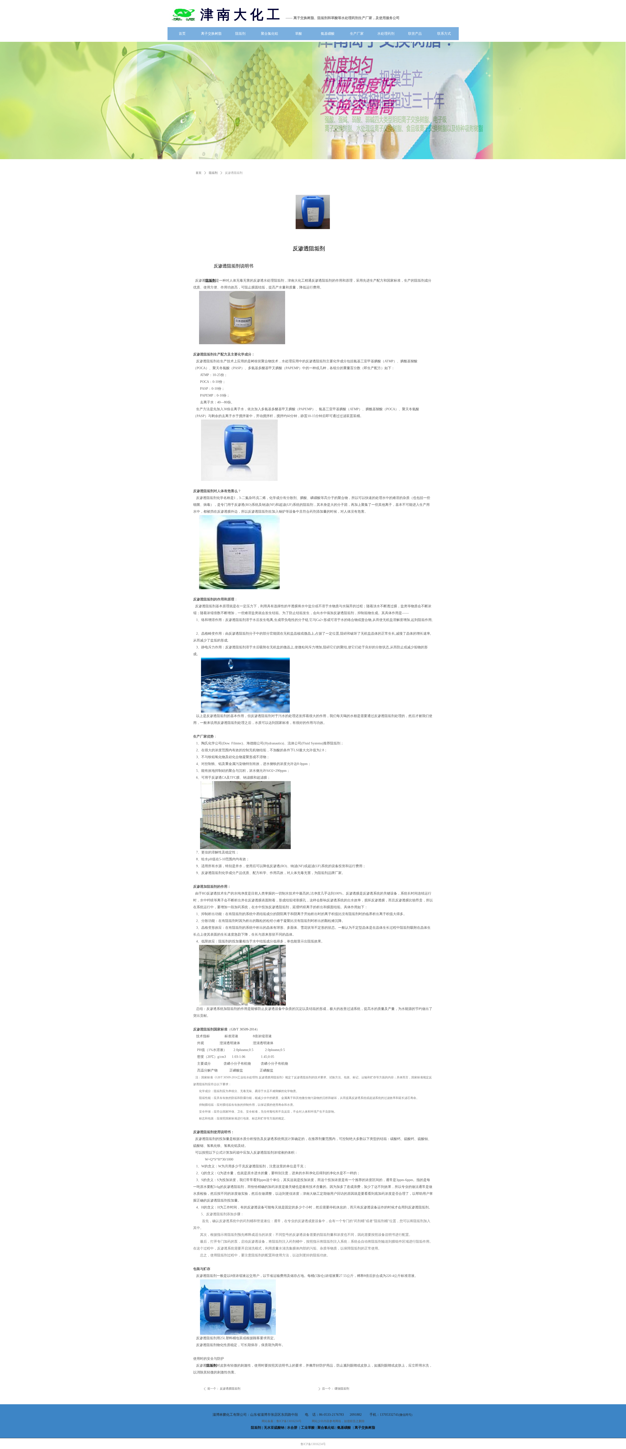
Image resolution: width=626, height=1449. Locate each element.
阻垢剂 (213, 173)
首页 (198, 173)
